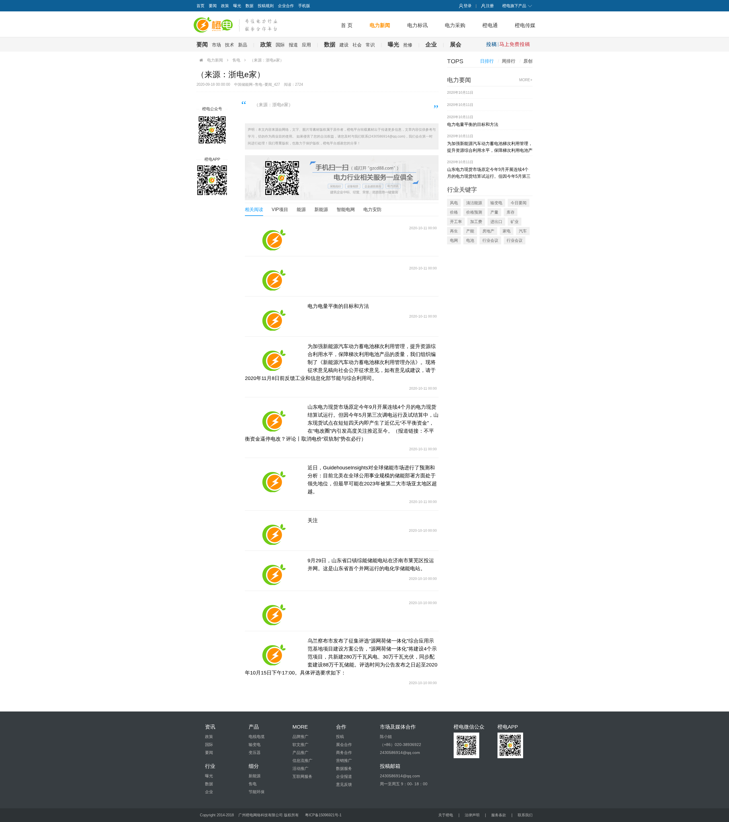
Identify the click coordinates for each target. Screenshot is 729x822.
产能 (470, 231)
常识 (370, 44)
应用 (306, 44)
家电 (507, 231)
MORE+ (526, 80)
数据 (249, 5)
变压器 (255, 752)
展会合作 (344, 744)
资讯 (210, 727)
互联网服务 (302, 776)
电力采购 (455, 25)
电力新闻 (380, 25)
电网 (454, 240)
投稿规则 (266, 5)
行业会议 (490, 240)
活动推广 (300, 768)
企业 (431, 44)
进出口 (496, 221)
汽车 (523, 231)
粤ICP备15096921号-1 (323, 815)
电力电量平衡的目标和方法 (338, 306)
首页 (200, 5)
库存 (511, 212)
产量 (494, 212)
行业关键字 (462, 189)
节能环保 (257, 792)
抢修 (407, 44)
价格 (454, 212)
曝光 (237, 5)
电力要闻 (459, 80)
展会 (455, 44)
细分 (254, 766)
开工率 (456, 221)
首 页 (347, 25)
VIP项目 (280, 209)
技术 (229, 44)
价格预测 (474, 212)
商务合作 (344, 752)
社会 (357, 44)
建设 (344, 44)
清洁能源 (474, 203)
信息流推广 (302, 760)
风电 (454, 203)
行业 (210, 766)
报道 (293, 44)
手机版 (304, 5)
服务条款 (498, 815)
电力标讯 (417, 25)
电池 (470, 240)
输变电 (496, 203)
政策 (225, 5)
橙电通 (490, 25)
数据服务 (344, 768)
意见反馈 (344, 784)
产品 (254, 727)
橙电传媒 (525, 25)
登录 (468, 5)
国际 (280, 44)
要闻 (213, 5)
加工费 (476, 221)
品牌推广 (300, 736)
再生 (454, 231)
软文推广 (300, 744)
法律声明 (472, 815)
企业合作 (286, 5)
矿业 (515, 221)
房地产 (488, 231)
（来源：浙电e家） (267, 60)
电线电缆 (257, 736)
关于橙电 (445, 815)
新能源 (321, 209)
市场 (216, 44)
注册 (490, 5)
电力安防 (372, 209)
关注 (313, 520)
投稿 (340, 736)
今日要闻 (519, 203)
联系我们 (525, 815)
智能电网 (346, 209)
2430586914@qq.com (400, 776)
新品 (242, 44)
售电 (236, 60)
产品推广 (300, 752)
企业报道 (344, 776)
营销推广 (344, 760)
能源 (301, 209)
